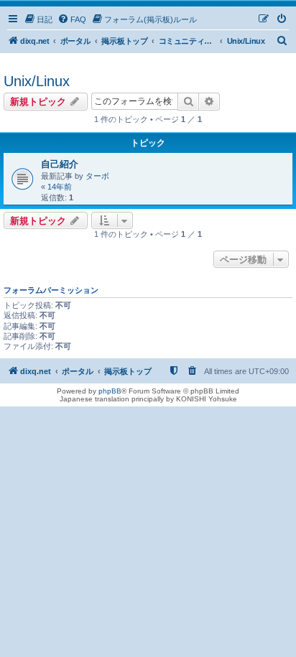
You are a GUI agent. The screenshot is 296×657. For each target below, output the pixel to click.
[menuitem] (38, 19)
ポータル (75, 41)
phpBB (109, 391)
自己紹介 (59, 164)
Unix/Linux (37, 81)
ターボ (97, 176)
